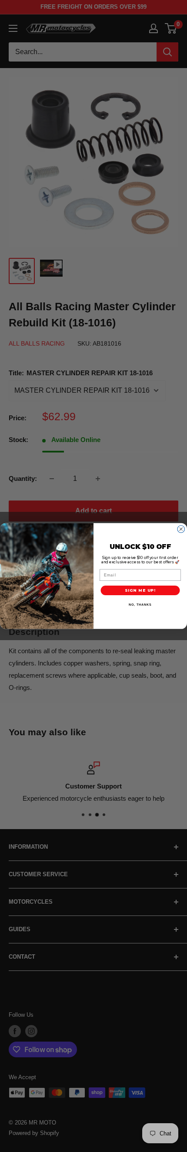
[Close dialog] (181, 529)
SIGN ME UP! (140, 590)
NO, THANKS (140, 605)
